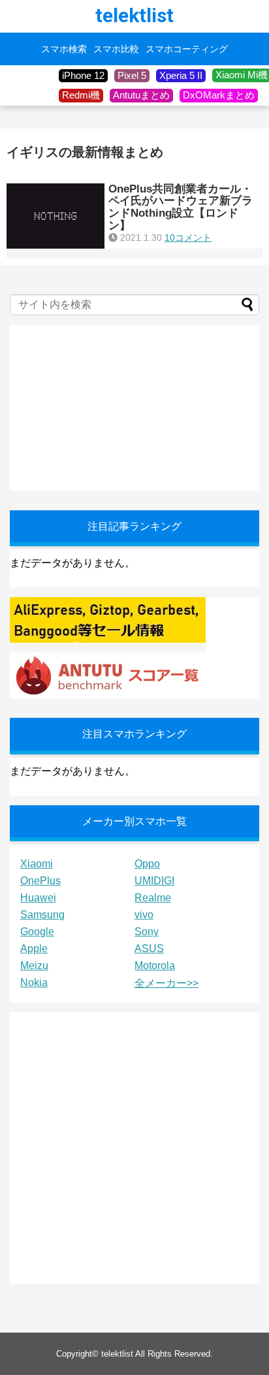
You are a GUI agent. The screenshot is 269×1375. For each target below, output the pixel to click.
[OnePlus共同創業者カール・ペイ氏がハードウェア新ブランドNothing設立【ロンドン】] (55, 216)
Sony (146, 931)
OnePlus (40, 880)
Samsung (42, 914)
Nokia (34, 982)
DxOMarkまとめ (219, 94)
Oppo (147, 863)
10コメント (188, 237)
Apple (34, 948)
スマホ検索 (64, 49)
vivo (143, 914)
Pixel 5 (132, 75)
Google (37, 931)
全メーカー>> (166, 983)
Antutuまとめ (141, 94)
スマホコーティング (187, 49)
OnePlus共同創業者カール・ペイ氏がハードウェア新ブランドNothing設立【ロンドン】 (180, 207)
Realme (152, 897)
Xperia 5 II (180, 75)
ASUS (149, 948)
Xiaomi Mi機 (241, 74)
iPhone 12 (83, 75)
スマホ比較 (116, 49)
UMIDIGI (154, 880)
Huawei (38, 897)
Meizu (34, 965)
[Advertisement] (108, 406)
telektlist (134, 15)
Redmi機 (81, 94)
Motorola (154, 965)
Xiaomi (36, 863)
